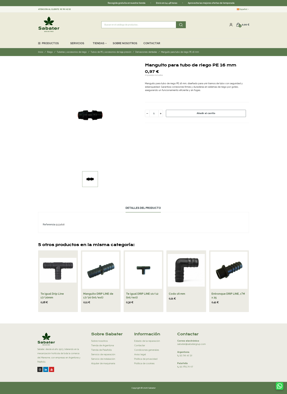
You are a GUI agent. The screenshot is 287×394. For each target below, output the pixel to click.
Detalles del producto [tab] (143, 207)
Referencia (49, 224)
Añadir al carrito (206, 113)
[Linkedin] (45, 369)
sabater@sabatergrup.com (191, 344)
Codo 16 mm (177, 293)
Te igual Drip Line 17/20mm (52, 295)
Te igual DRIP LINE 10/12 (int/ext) (142, 295)
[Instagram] (39, 369)
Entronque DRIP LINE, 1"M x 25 (228, 295)
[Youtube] (51, 369)
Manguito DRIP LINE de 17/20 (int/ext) (98, 295)
